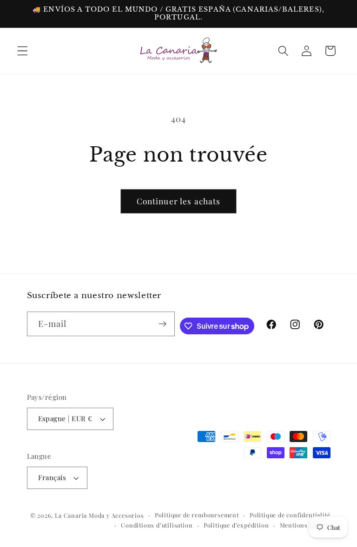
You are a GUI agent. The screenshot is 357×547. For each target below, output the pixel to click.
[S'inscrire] (162, 324)
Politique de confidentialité (290, 515)
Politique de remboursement (197, 515)
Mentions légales (305, 525)
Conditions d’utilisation (156, 525)
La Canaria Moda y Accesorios (99, 515)
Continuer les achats (179, 200)
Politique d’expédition (236, 525)
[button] (22, 51)
